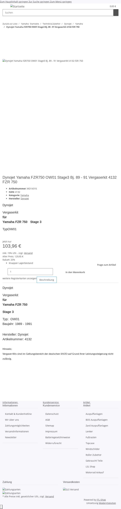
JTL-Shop (101, 499)
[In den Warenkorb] (5, 43)
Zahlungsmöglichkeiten (17, 425)
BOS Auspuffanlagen (97, 419)
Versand (28, 253)
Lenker (89, 431)
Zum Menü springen (61, 1)
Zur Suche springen (39, 1)
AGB (47, 419)
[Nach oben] (1, 507)
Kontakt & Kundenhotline (18, 413)
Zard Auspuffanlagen (97, 425)
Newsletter (11, 437)
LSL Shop (90, 466)
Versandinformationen (17, 431)
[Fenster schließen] (5, 48)
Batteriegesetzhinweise (57, 437)
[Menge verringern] (5, 271)
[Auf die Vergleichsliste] (5, 55)
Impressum (51, 431)
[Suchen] (115, 12)
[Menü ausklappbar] (6, 7)
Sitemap (49, 425)
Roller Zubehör (93, 454)
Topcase (90, 443)
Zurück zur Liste (10, 23)
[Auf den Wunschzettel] (10, 55)
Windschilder (93, 448)
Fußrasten (91, 437)
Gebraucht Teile (94, 460)
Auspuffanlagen (94, 413)
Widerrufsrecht (53, 443)
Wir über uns (12, 419)
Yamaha (24, 195)
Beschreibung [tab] (46, 279)
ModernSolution (107, 503)
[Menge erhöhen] (55, 271)
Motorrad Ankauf (95, 472)
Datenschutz (52, 413)
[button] (99, 6)
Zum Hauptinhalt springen (14, 1)
